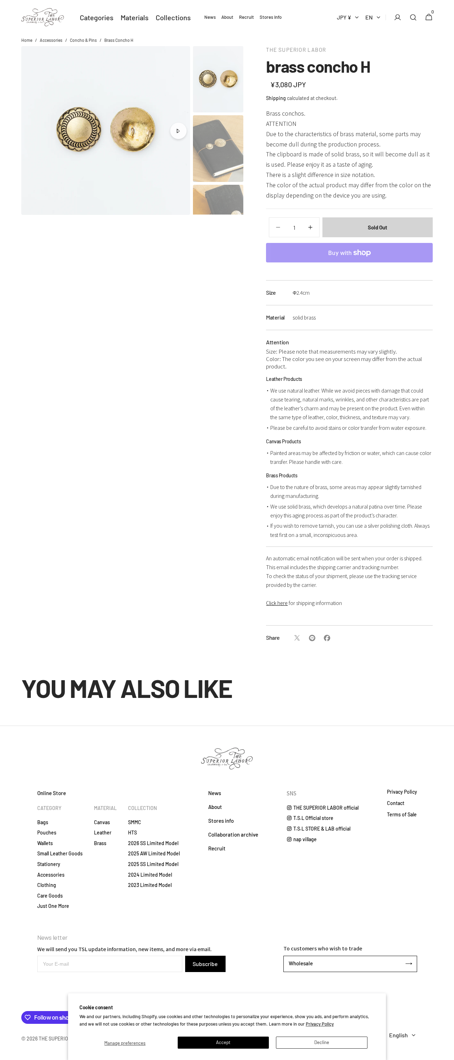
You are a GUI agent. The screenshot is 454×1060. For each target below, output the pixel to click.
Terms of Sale (402, 814)
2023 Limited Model (150, 885)
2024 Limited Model (150, 875)
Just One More (53, 906)
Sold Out (377, 227)
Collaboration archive (233, 834)
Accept (223, 1042)
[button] (395, 17)
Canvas (102, 822)
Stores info (221, 820)
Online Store (51, 793)
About (215, 807)
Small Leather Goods (60, 853)
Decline (321, 1042)
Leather (102, 832)
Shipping (276, 98)
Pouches (46, 832)
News (214, 793)
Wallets (45, 843)
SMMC (134, 822)
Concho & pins (83, 40)
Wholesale (301, 963)
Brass (100, 843)
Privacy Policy (320, 1024)
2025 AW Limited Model (154, 853)
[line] (312, 637)
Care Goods (50, 896)
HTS (132, 832)
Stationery (48, 864)
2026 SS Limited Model (153, 843)
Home (26, 40)
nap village (305, 839)
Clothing (46, 885)
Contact (395, 803)
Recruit (217, 848)
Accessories (51, 40)
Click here (277, 602)
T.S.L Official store (313, 818)
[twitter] (297, 637)
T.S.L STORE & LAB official (321, 829)
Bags (42, 822)
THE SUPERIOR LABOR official (326, 808)
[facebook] (326, 637)
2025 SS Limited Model (153, 864)
